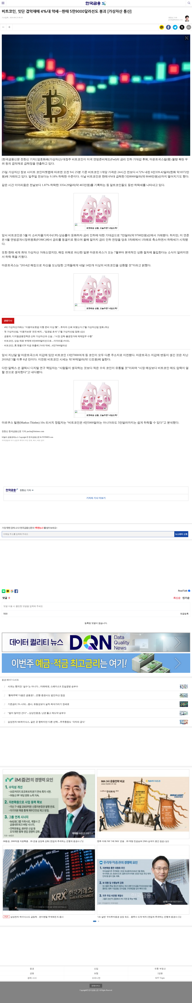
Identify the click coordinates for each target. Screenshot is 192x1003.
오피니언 (96, 978)
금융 (32, 973)
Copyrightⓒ (84, 990)
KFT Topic (160, 978)
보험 (96, 973)
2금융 (160, 973)
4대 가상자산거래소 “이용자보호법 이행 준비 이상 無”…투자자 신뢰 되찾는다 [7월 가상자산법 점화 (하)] (56, 327)
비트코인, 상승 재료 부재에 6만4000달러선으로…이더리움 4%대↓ (37, 341)
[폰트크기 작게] (3, 27)
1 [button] (94, 921)
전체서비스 (96, 986)
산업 (96, 969)
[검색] (189, 3)
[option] (96, 844)
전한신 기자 (26, 490)
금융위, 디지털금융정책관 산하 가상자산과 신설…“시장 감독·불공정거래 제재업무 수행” (48, 336)
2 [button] (98, 921)
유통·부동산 (160, 969)
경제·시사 (32, 978)
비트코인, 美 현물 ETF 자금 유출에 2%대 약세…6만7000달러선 (35, 345)
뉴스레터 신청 (181, 534)
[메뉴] (3, 3)
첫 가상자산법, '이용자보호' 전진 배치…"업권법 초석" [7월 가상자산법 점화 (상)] (44, 331)
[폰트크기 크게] (9, 27)
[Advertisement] (96, 463)
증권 (32, 969)
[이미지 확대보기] (186, 38)
